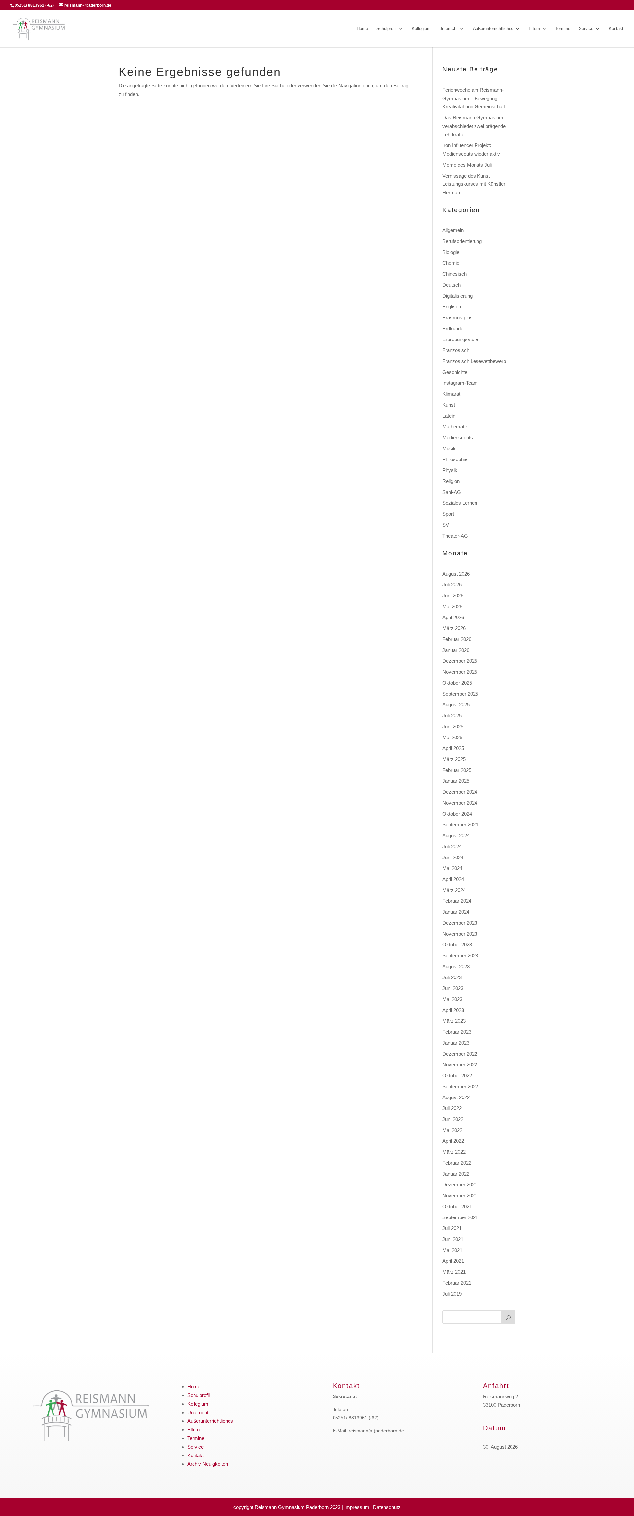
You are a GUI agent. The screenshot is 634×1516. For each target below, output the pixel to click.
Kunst (448, 405)
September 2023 (460, 955)
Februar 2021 (456, 1283)
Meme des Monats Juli (467, 165)
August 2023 (456, 966)
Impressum (356, 1507)
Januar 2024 (455, 912)
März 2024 (454, 890)
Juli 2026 (452, 584)
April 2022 (453, 1141)
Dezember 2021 (459, 1184)
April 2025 (453, 748)
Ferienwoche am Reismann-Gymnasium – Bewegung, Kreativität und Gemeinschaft (473, 98)
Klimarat (451, 394)
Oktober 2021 (457, 1206)
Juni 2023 (452, 988)
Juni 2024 (452, 857)
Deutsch (451, 285)
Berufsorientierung (462, 241)
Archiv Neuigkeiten (207, 1464)
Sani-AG (451, 492)
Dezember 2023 (459, 923)
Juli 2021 (452, 1228)
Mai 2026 (452, 606)
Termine (562, 28)
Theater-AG (455, 536)
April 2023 (453, 1010)
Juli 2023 (452, 977)
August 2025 (456, 704)
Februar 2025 (456, 770)
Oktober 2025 (457, 683)
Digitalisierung (457, 296)
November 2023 (459, 934)
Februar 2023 (456, 1032)
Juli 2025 (452, 715)
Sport (448, 514)
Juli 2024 (452, 846)
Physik (449, 470)
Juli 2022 (452, 1108)
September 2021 (460, 1217)
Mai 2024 (452, 868)
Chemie (450, 263)
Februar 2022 (456, 1163)
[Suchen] (508, 1317)
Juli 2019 (452, 1294)
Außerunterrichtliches (493, 28)
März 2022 (454, 1152)
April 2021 (453, 1261)
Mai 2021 (452, 1250)
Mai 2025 (452, 737)
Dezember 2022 (459, 1054)
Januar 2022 (455, 1174)
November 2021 (459, 1195)
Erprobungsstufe (460, 339)
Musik (449, 448)
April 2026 (453, 617)
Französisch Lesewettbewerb (474, 361)
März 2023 (454, 1021)
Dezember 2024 (459, 792)
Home (362, 28)
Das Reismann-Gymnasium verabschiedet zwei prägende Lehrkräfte (474, 126)
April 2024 (453, 879)
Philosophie (454, 459)
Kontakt (616, 28)
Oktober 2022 (457, 1075)
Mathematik (455, 426)
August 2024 (456, 835)
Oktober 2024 (457, 814)
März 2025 (454, 759)
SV (445, 525)
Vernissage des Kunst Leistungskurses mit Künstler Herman (473, 184)
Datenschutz (387, 1507)
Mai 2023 (452, 999)
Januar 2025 (455, 781)
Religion (451, 481)
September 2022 (460, 1086)
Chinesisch (454, 274)
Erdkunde (452, 328)
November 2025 (459, 672)
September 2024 (460, 824)
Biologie (450, 252)
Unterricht (448, 28)
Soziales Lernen (459, 503)
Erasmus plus (457, 317)
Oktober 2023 (457, 944)
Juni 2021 (452, 1239)
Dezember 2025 (459, 661)
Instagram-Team (460, 383)
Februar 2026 (456, 639)
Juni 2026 (452, 595)
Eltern (534, 28)
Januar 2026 (455, 650)
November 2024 (459, 803)
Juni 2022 (452, 1119)
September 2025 (460, 694)
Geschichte (454, 372)
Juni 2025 (452, 726)
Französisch (455, 350)
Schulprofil (386, 28)
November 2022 (459, 1064)
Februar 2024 (456, 901)
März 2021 (454, 1272)
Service (586, 28)
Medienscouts (457, 437)
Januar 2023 (455, 1043)
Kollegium (421, 28)
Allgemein (453, 230)
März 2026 (454, 628)
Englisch (451, 306)
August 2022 (456, 1097)
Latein (448, 416)
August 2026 (456, 574)
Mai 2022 (452, 1130)
